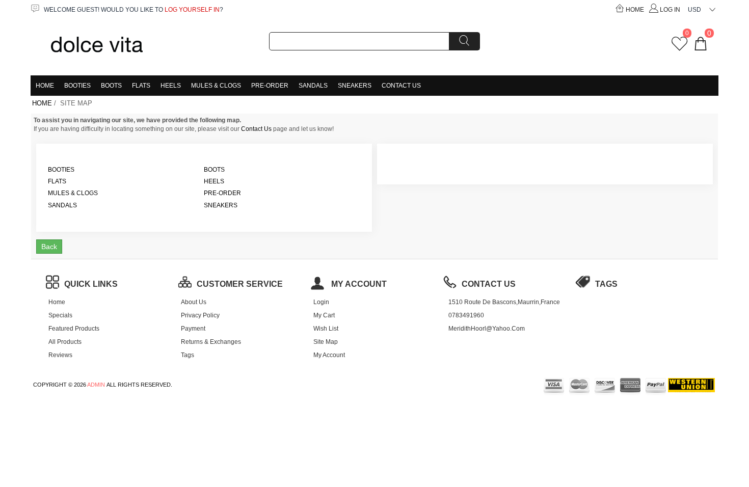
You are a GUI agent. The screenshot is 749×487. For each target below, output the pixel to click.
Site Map (325, 341)
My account (358, 284)
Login (321, 302)
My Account (329, 355)
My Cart (324, 315)
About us (193, 302)
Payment (193, 328)
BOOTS (111, 85)
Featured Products (73, 328)
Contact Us (401, 85)
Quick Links (91, 284)
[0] (679, 47)
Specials (60, 315)
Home (635, 9)
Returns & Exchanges (211, 341)
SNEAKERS (354, 85)
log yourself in (192, 9)
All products (65, 341)
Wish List (325, 328)
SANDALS (313, 85)
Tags (187, 355)
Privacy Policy (200, 315)
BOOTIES (77, 85)
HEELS (170, 85)
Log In (670, 9)
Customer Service (240, 284)
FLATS (141, 85)
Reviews (60, 355)
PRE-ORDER (269, 85)
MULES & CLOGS (216, 85)
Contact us (489, 284)
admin (96, 385)
